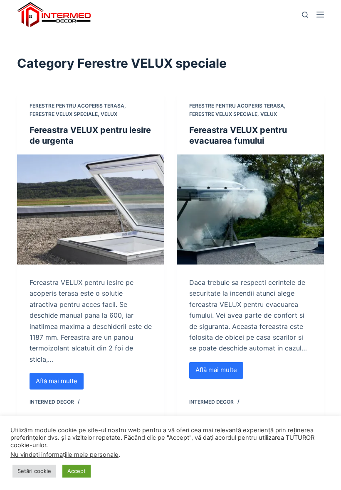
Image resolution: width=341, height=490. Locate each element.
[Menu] (320, 14)
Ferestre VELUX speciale (64, 114)
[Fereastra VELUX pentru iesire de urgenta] (90, 209)
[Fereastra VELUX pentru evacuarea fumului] (250, 209)
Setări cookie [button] (34, 471)
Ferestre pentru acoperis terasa (77, 106)
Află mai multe (60, 383)
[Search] (305, 15)
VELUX (109, 114)
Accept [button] (76, 471)
